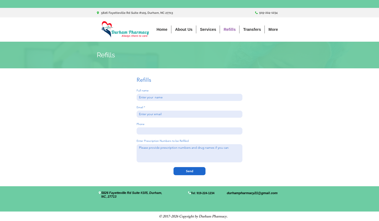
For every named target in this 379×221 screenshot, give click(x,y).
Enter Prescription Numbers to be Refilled (163, 141)
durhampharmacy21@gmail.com (252, 193)
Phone (140, 124)
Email (141, 107)
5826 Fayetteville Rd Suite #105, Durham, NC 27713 (137, 13)
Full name (143, 90)
